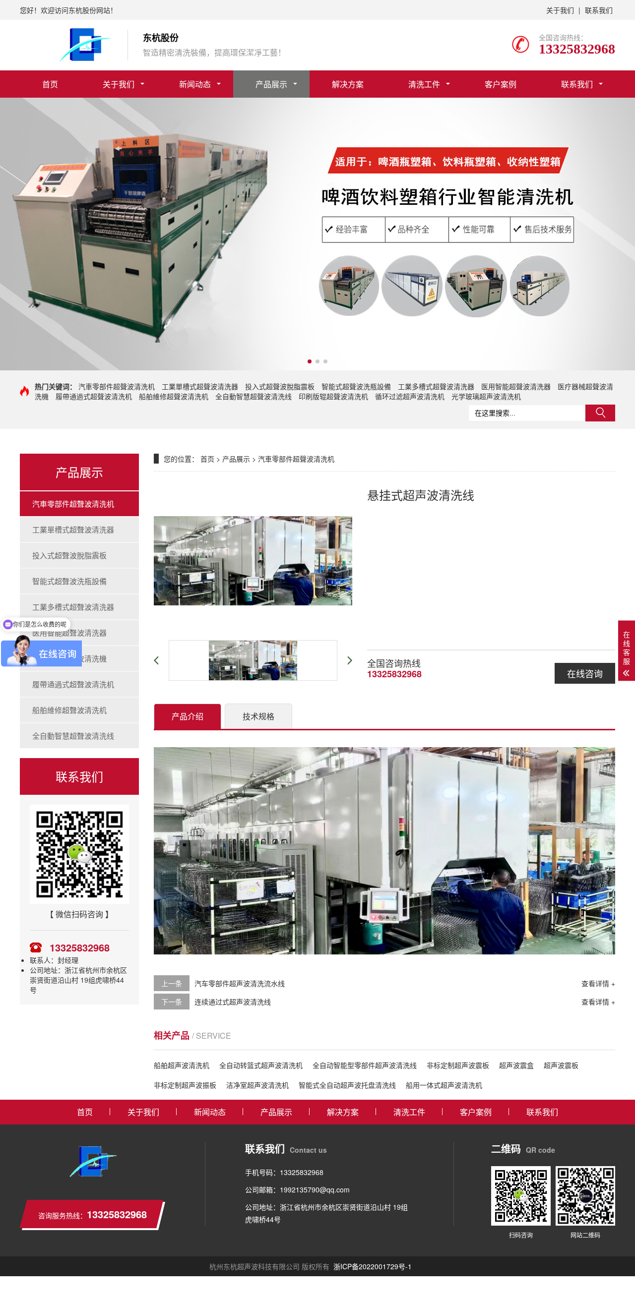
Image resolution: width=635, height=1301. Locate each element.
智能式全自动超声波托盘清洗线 (347, 1085)
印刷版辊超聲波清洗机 (333, 396)
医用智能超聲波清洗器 (516, 386)
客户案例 (500, 84)
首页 (50, 84)
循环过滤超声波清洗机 (409, 396)
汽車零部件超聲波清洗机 (116, 386)
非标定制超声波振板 (185, 1085)
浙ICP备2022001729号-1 (372, 1266)
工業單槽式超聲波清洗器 (200, 386)
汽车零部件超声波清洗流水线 (239, 983)
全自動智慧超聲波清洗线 (253, 396)
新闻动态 (195, 84)
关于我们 (560, 10)
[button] (310, 361)
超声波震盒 (516, 1065)
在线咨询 (585, 673)
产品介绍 (187, 716)
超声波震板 (561, 1065)
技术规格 (258, 716)
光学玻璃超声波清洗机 (486, 396)
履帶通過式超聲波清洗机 (94, 396)
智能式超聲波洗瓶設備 (356, 386)
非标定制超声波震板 (458, 1065)
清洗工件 (424, 84)
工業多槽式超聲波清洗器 (436, 386)
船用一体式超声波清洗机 (444, 1085)
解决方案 (348, 84)
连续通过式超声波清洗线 (232, 1001)
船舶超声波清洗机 (181, 1065)
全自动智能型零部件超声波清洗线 (365, 1065)
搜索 (600, 413)
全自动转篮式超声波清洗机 (261, 1065)
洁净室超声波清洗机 (257, 1085)
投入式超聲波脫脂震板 (280, 386)
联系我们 (599, 10)
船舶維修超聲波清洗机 (173, 396)
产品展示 (271, 84)
